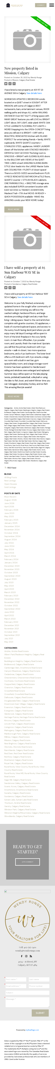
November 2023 (11, 569)
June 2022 (9, 612)
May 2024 (9, 549)
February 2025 (11, 519)
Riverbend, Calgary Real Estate (19, 443)
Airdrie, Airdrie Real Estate (22, 408)
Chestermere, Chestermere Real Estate (21, 417)
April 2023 (9, 589)
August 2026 (10, 500)
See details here (34, 93)
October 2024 (11, 533)
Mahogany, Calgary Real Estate (18, 730)
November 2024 (12, 529)
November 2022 (11, 602)
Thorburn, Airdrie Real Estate (29, 456)
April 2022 (9, 615)
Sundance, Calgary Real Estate (24, 284)
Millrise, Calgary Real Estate (17, 737)
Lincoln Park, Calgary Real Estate (19, 723)
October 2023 (11, 572)
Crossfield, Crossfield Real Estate (29, 421)
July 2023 (8, 582)
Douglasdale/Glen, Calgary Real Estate (30, 423)
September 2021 (12, 635)
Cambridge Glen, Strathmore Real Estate (23, 667)
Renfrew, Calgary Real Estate (17, 756)
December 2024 (12, 526)
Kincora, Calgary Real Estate (36, 430)
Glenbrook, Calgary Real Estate (34, 428)
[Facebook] (22, 956)
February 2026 (11, 510)
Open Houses (10, 484)
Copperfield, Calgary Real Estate (19, 419)
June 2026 (9, 503)
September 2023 (12, 576)
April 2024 (9, 552)
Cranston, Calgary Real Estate (40, 419)
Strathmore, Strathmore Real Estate (29, 452)
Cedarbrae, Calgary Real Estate (19, 674)
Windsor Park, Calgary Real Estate (23, 458)
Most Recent (10, 496)
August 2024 (10, 539)
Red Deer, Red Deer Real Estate (22, 441)
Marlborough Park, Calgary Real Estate (30, 434)
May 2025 (9, 516)
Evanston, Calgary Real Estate (35, 425)
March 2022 (10, 618)
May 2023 (9, 585)
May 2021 (8, 641)
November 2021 (11, 628)
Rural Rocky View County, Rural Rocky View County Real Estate (24, 445)
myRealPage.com (32, 1030)
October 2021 (10, 632)
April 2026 (9, 506)
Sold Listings (10, 487)
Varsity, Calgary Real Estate (17, 806)
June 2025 (9, 513)
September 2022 (12, 609)
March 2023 (10, 592)
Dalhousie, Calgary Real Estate (18, 697)
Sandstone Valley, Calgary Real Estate (24, 450)
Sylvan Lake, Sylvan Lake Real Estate (21, 799)
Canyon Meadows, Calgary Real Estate (21, 414)
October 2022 (11, 605)
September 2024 (12, 536)
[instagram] (27, 956)
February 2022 (11, 622)
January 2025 (10, 523)
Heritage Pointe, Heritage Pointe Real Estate (24, 717)
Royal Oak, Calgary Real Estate (40, 443)
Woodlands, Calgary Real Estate (19, 816)
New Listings (10, 480)
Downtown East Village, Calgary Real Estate (24, 704)
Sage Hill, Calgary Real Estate (17, 780)
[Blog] (31, 956)
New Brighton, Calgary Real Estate (20, 743)
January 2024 (11, 562)
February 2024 (11, 559)
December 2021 (11, 625)
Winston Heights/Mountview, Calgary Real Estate (27, 813)
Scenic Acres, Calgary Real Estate (20, 786)
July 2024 (9, 543)
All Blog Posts (10, 477)
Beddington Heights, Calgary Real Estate (36, 410)
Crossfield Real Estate (11, 421)
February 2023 (11, 595)
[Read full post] (27, 41)
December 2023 (11, 566)
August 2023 (10, 579)
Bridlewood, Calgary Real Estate (14, 412)
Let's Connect (27, 862)
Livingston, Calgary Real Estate (31, 432)
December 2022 (11, 599)
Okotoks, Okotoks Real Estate (27, 439)
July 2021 (8, 638)
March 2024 (10, 556)
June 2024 (9, 546)
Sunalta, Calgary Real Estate (17, 793)
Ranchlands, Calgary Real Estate (19, 750)
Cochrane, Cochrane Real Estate (19, 681)
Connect (41, 5)
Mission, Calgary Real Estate (23, 80)
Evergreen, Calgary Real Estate (14, 428)
